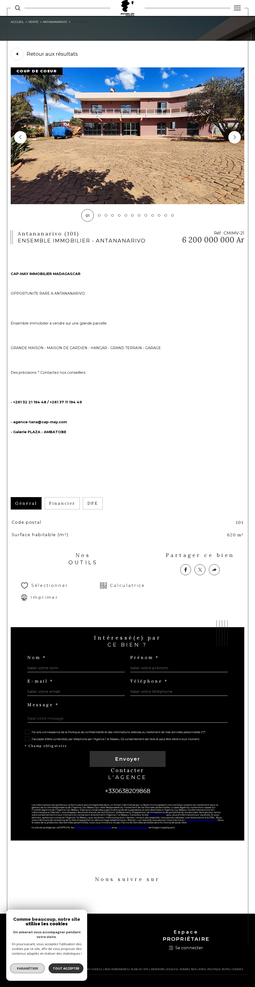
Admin (184, 969)
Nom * (36, 658)
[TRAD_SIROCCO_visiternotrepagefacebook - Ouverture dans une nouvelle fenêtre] (113, 897)
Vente (33, 22)
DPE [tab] (92, 503)
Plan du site (139, 969)
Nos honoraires (116, 969)
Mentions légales (164, 969)
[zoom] (128, 203)
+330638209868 (127, 791)
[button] (234, 137)
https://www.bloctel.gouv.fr (201, 820)
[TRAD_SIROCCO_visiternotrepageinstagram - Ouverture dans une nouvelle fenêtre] (141, 897)
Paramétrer (27, 968)
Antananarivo (55, 22)
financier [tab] (62, 503)
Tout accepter (66, 968)
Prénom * (144, 658)
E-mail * (40, 681)
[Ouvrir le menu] (237, 8)
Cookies (237, 969)
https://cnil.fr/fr (157, 814)
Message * (43, 705)
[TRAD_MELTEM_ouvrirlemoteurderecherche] (17, 8)
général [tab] (26, 503)
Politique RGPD (218, 969)
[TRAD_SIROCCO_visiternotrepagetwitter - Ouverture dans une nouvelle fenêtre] (127, 897)
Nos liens (198, 969)
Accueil (17, 22)
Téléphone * (149, 681)
